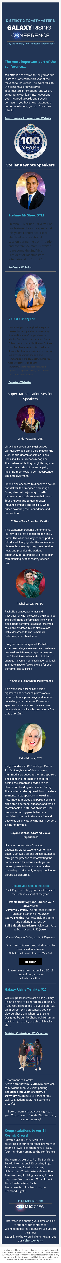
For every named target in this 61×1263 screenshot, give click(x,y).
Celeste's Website (19, 382)
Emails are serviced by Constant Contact (36, 1259)
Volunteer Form (33, 1240)
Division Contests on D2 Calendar (26, 1033)
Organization (25, 347)
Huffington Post (39, 343)
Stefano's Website (19, 267)
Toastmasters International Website (28, 118)
